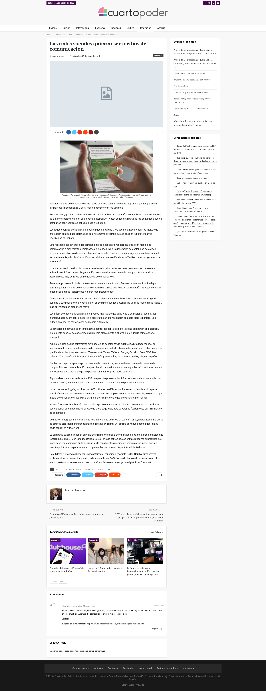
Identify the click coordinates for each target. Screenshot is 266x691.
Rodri (179, 178)
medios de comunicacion (74, 469)
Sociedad (116, 28)
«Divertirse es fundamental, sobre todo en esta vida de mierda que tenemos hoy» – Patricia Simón (194, 219)
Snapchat (100, 469)
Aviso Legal (145, 668)
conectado (75, 651)
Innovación (145, 28)
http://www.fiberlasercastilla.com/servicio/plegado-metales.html (115, 624)
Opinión (66, 28)
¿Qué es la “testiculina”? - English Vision (194, 231)
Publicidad (128, 668)
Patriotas (177, 235)
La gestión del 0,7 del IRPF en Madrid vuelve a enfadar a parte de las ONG (194, 149)
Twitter (109, 469)
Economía (100, 28)
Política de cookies (167, 668)
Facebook (59, 469)
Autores (98, 668)
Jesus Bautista (183, 208)
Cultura (130, 28)
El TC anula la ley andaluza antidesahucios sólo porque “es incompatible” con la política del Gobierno (139, 517)
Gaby (179, 191)
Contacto (113, 668)
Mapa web (188, 668)
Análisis (161, 28)
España (53, 28)
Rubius (180, 158)
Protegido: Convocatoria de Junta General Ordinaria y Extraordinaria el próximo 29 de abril (194, 64)
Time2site (139, 685)
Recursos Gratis (184, 200)
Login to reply (157, 629)
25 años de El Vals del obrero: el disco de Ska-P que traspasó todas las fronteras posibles (195, 161)
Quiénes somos (80, 668)
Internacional (82, 28)
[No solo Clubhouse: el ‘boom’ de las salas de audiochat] (68, 551)
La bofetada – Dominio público (191, 183)
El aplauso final (180, 86)
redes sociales (89, 469)
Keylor (179, 169)
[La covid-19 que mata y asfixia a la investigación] (106, 551)
